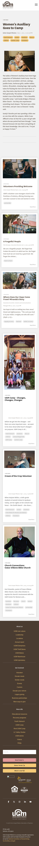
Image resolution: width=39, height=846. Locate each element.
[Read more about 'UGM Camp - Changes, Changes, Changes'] (19, 362)
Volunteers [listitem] (16, 516)
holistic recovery (28, 321)
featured (18, 321)
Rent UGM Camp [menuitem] (19, 728)
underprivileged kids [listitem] (18, 437)
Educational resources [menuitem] (19, 714)
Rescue (32, 37)
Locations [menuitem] (19, 638)
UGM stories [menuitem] (19, 736)
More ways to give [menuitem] (19, 701)
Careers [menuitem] (19, 687)
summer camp (15, 40)
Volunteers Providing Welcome (17, 186)
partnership (7, 203)
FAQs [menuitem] (19, 743)
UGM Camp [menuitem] (19, 725)
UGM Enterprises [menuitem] (19, 646)
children (6, 40)
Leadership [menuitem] (19, 635)
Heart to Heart (8, 261)
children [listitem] (8, 437)
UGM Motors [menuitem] (19, 653)
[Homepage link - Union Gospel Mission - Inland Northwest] (19, 819)
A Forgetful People (12, 241)
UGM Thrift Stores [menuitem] (20, 649)
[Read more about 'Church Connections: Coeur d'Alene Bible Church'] (19, 542)
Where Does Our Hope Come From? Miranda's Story (16, 298)
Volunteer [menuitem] (19, 672)
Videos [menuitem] (19, 739)
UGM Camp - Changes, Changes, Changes (15, 398)
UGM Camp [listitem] (9, 440)
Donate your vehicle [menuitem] (19, 691)
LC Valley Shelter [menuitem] (19, 732)
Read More (33, 207)
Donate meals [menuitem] (19, 676)
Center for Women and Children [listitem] (14, 607)
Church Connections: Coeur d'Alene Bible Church (18, 566)
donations (24, 37)
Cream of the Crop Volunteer (18, 476)
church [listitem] (23, 601)
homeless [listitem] (8, 601)
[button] (36, 4)
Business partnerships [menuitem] (19, 698)
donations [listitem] (19, 434)
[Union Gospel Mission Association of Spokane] (11, 783)
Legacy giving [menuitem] (19, 694)
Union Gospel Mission (10, 33)
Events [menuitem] (19, 683)
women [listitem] (19, 509)
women (17, 37)
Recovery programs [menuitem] (19, 718)
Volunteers (25, 40)
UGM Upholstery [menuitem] (19, 660)
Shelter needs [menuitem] (19, 680)
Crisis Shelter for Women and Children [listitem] (16, 512)
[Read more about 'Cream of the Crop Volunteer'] (19, 459)
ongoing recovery (9, 321)
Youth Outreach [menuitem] (19, 721)
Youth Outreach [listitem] (10, 434)
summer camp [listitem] (18, 440)
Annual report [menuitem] (19, 642)
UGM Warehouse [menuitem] (19, 656)
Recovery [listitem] (16, 601)
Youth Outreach (8, 37)
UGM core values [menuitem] (19, 631)
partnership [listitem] (29, 607)
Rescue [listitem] (27, 434)
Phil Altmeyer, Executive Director (12, 245)
